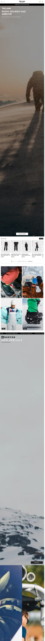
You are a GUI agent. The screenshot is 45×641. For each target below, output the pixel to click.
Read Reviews (30, 261)
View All (41, 238)
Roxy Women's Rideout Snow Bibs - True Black (36, 255)
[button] (1, 1)
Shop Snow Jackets (22, 233)
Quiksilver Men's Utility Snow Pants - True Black (16, 255)
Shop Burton (37, 562)
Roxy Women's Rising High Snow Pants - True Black (6, 255)
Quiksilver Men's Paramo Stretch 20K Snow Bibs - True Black (26, 255)
